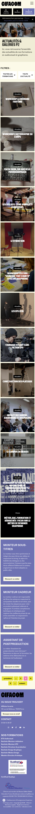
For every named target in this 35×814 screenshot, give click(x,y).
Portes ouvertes (6, 12)
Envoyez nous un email (11, 714)
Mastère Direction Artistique (11, 755)
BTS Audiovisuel (7, 739)
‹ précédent (7, 678)
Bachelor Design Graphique (11, 750)
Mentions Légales (10, 805)
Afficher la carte (7, 706)
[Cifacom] (11, 4)
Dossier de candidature (29, 12)
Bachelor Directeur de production (13, 747)
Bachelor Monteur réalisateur (12, 741)
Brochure (18, 12)
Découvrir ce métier (12, 579)
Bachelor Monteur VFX (9, 744)
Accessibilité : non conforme (12, 806)
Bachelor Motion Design (10, 753)
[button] (4, 800)
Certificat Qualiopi (8, 777)
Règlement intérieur (23, 805)
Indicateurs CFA (27, 806)
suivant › (22, 683)
